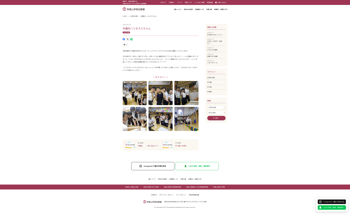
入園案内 (171, 2)
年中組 (209, 82)
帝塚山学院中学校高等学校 (172, 187)
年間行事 (183, 179)
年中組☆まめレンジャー (215, 34)
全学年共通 (134, 16)
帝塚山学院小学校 (219, 187)
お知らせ (163, 2)
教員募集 (210, 2)
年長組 (209, 92)
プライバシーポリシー (166, 195)
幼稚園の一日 (173, 179)
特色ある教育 (162, 179)
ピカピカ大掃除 (212, 49)
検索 (216, 118)
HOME (125, 16)
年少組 (209, 87)
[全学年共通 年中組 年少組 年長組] (216, 107)
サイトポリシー (181, 195)
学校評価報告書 (194, 195)
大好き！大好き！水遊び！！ (214, 41)
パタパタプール (212, 62)
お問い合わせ (221, 2)
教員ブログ (188, 2)
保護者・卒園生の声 (195, 179)
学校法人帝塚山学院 (131, 187)
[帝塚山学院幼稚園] (134, 9)
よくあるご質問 (199, 2)
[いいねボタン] (124, 44)
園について (152, 179)
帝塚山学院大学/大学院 (151, 187)
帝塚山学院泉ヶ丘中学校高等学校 (197, 187)
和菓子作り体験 (212, 55)
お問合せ (154, 195)
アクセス (179, 2)
